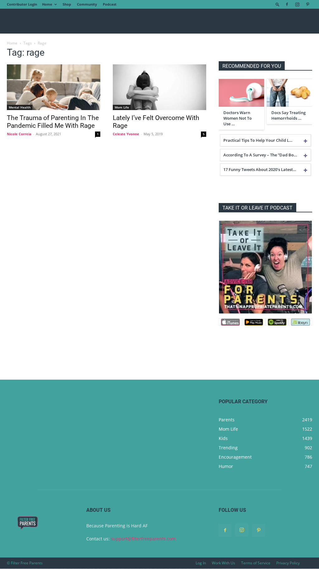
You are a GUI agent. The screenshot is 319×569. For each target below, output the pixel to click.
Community (87, 4)
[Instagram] (297, 4)
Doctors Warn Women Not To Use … (237, 118)
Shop (67, 4)
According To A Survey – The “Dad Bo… (260, 155)
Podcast (110, 4)
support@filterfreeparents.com (143, 539)
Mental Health (20, 107)
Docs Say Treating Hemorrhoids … (288, 115)
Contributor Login (22, 4)
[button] (277, 4)
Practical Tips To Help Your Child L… (258, 140)
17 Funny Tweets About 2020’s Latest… (259, 169)
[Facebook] (287, 4)
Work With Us (223, 563)
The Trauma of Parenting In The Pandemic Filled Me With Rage (53, 121)
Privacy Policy (288, 563)
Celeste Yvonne (126, 134)
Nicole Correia (19, 134)
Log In (201, 563)
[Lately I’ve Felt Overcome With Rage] (159, 87)
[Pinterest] (307, 4)
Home (47, 4)
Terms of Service (255, 563)
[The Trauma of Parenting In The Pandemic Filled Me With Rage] (53, 87)
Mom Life (122, 107)
